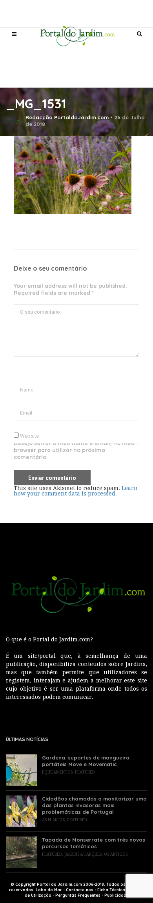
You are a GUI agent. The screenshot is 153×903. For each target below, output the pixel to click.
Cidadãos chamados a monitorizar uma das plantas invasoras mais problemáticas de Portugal (94, 805)
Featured (85, 772)
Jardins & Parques (83, 854)
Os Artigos (116, 854)
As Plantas (53, 820)
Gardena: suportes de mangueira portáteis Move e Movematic (85, 760)
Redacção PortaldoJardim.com (67, 117)
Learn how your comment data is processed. (76, 491)
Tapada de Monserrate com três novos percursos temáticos (93, 843)
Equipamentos (57, 772)
